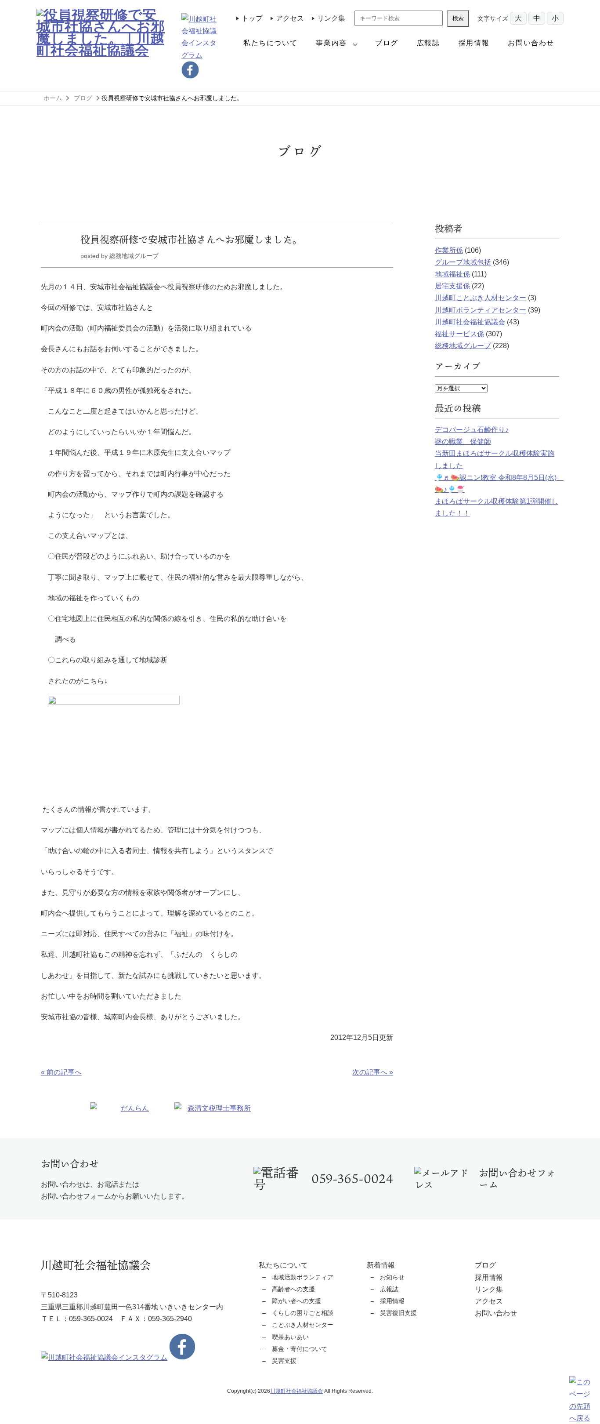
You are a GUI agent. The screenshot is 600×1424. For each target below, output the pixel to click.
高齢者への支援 (293, 1289)
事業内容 (331, 43)
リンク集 (331, 18)
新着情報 (381, 1265)
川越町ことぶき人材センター (480, 298)
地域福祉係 (452, 274)
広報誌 (428, 43)
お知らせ (392, 1277)
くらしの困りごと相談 (302, 1312)
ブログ (386, 43)
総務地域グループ (463, 345)
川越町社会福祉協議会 (470, 322)
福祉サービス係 (459, 334)
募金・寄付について (299, 1348)
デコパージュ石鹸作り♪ (472, 429)
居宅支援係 (452, 286)
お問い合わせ (531, 43)
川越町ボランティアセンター (480, 310)
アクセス (290, 18)
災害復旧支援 (398, 1312)
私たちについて (270, 43)
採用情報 (474, 43)
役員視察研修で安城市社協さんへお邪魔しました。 (191, 239)
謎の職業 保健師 (463, 441)
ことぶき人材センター (302, 1324)
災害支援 (284, 1360)
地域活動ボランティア (302, 1277)
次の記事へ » (372, 1072)
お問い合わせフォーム (517, 1179)
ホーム (52, 98)
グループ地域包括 (463, 262)
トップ (252, 18)
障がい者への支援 (296, 1300)
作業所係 (449, 250)
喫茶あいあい (290, 1336)
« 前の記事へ (61, 1072)
